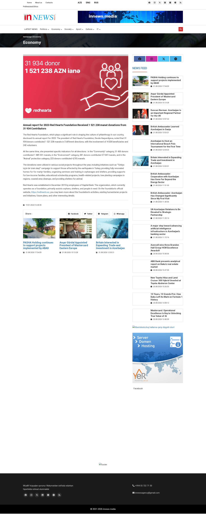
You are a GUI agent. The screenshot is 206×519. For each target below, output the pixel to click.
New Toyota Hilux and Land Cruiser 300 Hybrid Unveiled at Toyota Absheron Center (166, 280)
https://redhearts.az (40, 192)
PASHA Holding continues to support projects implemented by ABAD (38, 245)
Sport (79, 29)
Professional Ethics (30, 7)
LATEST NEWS (31, 29)
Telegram (104, 214)
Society (68, 29)
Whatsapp (120, 214)
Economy (56, 29)
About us (38, 3)
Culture (89, 29)
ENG (88, 2)
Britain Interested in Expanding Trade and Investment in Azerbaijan (110, 245)
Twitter (89, 214)
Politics (44, 29)
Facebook (74, 214)
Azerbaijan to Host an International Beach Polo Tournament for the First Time (165, 144)
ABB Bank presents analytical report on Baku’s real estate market (165, 264)
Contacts (49, 3)
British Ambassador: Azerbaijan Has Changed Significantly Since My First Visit (166, 196)
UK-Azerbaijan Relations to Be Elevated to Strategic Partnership (165, 212)
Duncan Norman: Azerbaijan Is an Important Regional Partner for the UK (166, 113)
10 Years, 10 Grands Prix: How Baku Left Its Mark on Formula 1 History (166, 297)
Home (29, 3)
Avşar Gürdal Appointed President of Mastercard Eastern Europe (74, 245)
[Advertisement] (75, 276)
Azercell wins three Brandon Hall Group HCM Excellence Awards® (165, 248)
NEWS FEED (139, 68)
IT (98, 29)
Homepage (27, 37)
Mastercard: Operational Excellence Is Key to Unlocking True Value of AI (166, 313)
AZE (80, 2)
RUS (96, 2)
